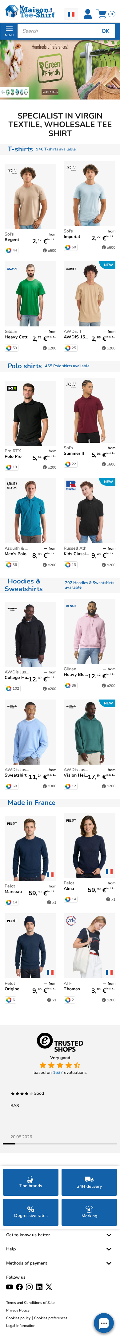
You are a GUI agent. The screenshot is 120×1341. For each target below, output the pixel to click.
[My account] (87, 14)
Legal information (20, 1325)
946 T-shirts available (56, 149)
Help (11, 1249)
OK (106, 31)
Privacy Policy (18, 1310)
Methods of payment (26, 1263)
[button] (104, 1323)
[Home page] (30, 11)
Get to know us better (28, 1235)
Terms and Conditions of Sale (30, 1302)
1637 (58, 1072)
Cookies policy (18, 1318)
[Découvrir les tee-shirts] (60, 69)
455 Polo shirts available (67, 366)
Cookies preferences (50, 1318)
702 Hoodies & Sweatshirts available (89, 585)
